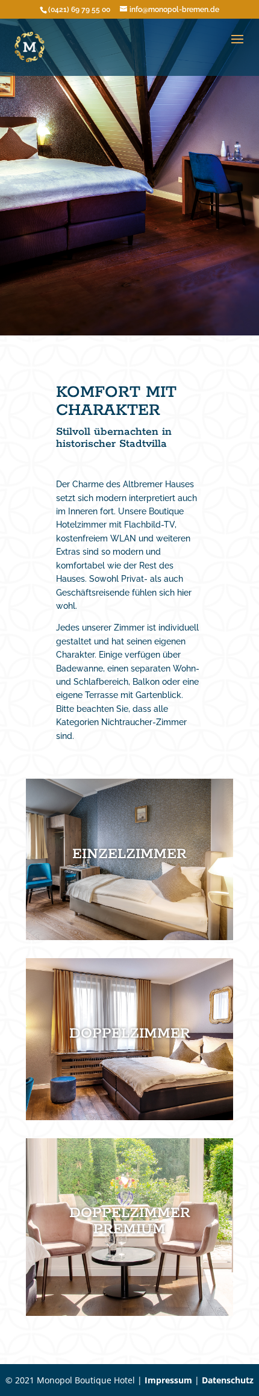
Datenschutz (228, 1380)
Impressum (168, 1380)
